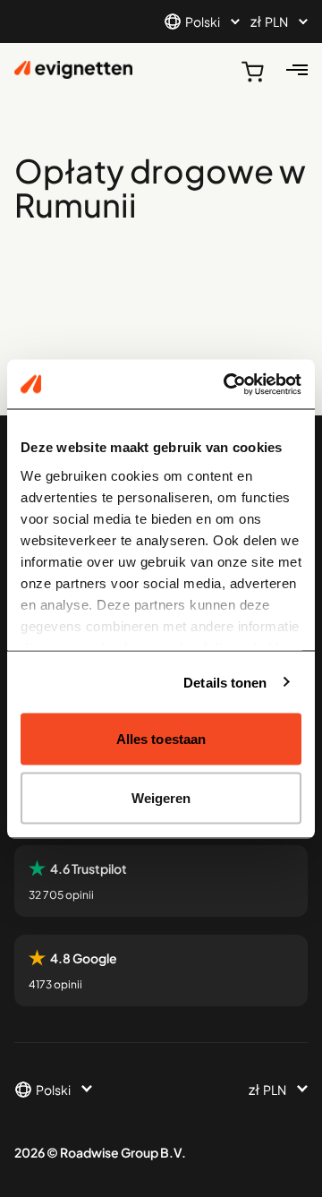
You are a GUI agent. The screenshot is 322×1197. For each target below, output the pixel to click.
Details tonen (225, 681)
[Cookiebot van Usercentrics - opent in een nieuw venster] (227, 384)
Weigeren (161, 797)
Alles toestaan (161, 739)
